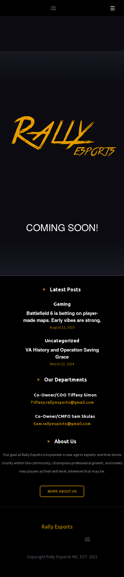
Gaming (62, 304)
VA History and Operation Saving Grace (62, 353)
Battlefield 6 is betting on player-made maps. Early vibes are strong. (62, 317)
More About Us (62, 491)
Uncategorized (62, 340)
